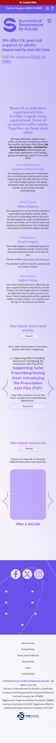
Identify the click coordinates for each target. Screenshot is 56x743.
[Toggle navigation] (49, 20)
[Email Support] (28, 237)
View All (29, 336)
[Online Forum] (28, 275)
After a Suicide (28, 524)
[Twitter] (27, 574)
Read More (28, 406)
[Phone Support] (28, 201)
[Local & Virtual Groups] (28, 164)
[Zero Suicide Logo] (41, 605)
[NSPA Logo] (41, 614)
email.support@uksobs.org (36, 259)
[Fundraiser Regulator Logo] (41, 594)
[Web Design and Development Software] (28, 715)
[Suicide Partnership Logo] (15, 616)
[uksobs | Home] (23, 25)
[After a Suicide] (11, 494)
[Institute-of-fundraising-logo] (15, 605)
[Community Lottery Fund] (15, 594)
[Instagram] (39, 574)
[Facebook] (16, 574)
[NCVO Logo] (28, 625)
